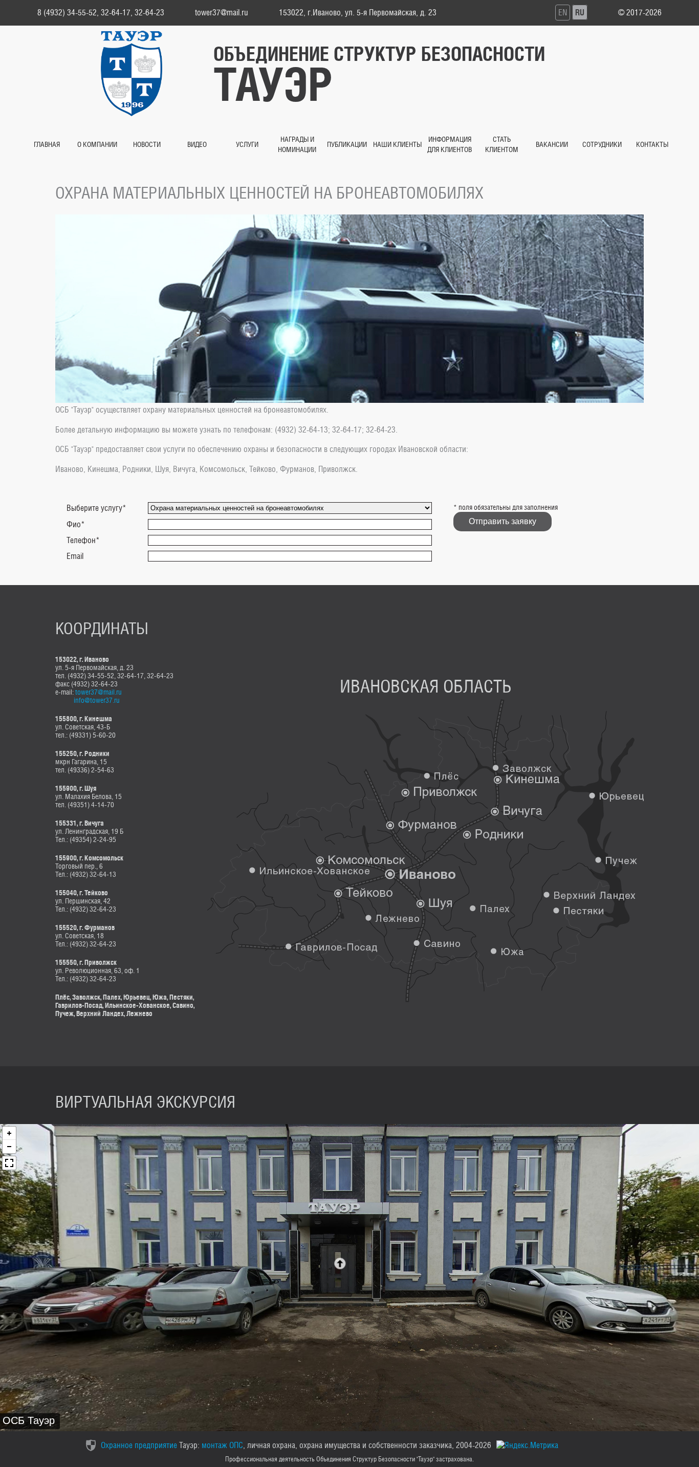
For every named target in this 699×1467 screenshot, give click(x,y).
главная (47, 144)
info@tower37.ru (97, 700)
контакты (652, 144)
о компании (97, 144)
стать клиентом (501, 144)
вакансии (552, 144)
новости (147, 144)
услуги (247, 144)
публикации (347, 144)
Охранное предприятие (139, 1445)
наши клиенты (397, 144)
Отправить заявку (502, 521)
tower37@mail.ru (98, 691)
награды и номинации (297, 144)
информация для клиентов (449, 144)
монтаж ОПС (222, 1445)
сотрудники (602, 144)
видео (197, 144)
